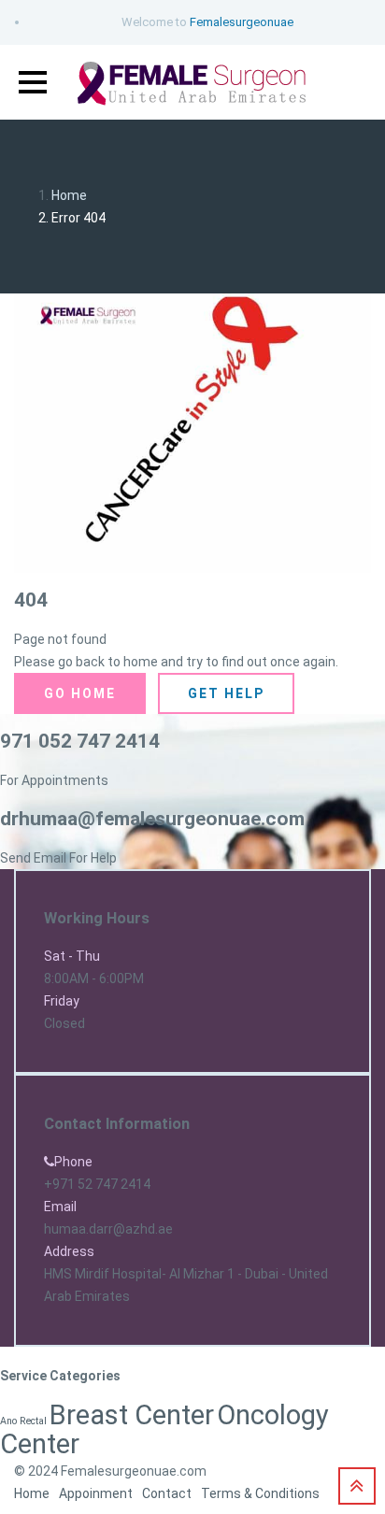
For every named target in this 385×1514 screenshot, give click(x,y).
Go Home (80, 693)
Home (69, 195)
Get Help (226, 693)
